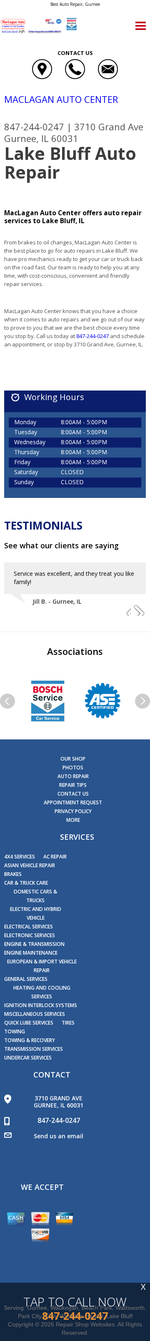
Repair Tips (73, 785)
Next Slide (139, 610)
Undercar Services (28, 1057)
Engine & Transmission (34, 944)
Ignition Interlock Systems (40, 1005)
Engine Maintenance (31, 952)
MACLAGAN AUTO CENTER (61, 99)
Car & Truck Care (26, 882)
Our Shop (72, 758)
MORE (73, 820)
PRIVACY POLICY (73, 811)
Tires (68, 1022)
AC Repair (55, 856)
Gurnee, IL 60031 (41, 138)
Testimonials (43, 525)
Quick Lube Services (28, 1022)
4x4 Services (19, 856)
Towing (14, 1031)
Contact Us (73, 793)
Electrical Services (28, 926)
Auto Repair (73, 776)
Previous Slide (124, 610)
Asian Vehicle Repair (29, 865)
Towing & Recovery (29, 1040)
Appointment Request (73, 802)
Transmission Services (33, 1048)
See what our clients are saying (61, 545)
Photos (72, 767)
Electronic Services (29, 935)
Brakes (13, 874)
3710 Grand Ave (108, 126)
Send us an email (58, 1136)
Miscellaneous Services (34, 1014)
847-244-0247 (34, 126)
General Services (26, 979)
